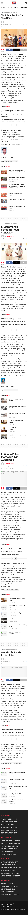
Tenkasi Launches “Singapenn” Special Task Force (17, 414)
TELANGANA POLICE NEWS (9, 833)
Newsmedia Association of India (12, 909)
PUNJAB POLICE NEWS (8, 870)
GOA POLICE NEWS (7, 852)
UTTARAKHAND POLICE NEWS (10, 873)
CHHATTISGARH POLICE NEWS (10, 840)
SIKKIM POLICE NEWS (7, 892)
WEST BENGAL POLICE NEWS (10, 895)
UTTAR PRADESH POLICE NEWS (10, 876)
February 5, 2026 (7, 466)
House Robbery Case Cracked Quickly (12, 729)
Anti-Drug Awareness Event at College (17, 207)
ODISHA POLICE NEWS (8, 889)
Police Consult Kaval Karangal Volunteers (16, 200)
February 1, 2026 (12, 783)
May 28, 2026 (12, 424)
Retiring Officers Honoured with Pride (11, 552)
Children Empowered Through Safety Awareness (17, 178)
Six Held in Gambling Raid (15, 619)
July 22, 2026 (12, 195)
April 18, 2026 (12, 602)
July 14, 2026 (12, 410)
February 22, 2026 (13, 621)
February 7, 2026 (7, 24)
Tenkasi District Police (11, 390)
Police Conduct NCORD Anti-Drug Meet (12, 735)
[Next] (15, 125)
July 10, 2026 (12, 210)
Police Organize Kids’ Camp (16, 794)
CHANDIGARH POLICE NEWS (9, 862)
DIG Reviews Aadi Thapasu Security (11, 319)
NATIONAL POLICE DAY (6, 906)
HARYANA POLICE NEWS (8, 865)
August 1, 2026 (12, 190)
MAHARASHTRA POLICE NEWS (10, 846)
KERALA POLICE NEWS (7, 825)
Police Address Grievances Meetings (16, 800)
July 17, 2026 (12, 402)
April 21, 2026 (12, 437)
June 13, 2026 (12, 417)
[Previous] (12, 125)
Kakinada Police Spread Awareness (15, 632)
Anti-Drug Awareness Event (16, 193)
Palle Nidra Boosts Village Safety (10, 554)
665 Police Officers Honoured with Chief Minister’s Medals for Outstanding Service (13, 120)
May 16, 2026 (12, 431)
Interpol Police (13, 8)
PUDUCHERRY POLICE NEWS (9, 827)
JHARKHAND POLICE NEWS (9, 886)
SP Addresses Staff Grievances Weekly (12, 549)
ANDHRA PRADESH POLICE (10, 451)
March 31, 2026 (12, 609)
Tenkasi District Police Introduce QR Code (13, 321)
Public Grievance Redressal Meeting (16, 421)
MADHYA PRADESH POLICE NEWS (11, 843)
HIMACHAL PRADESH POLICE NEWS (11, 868)
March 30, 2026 (12, 615)
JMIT (2, 912)
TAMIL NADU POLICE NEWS (11, 12)
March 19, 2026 (12, 776)
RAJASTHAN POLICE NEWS (9, 849)
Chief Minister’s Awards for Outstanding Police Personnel (16, 171)
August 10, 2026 (12, 181)
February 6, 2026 (7, 239)
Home (3, 8)
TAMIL (2, 904)
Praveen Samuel (10, 22)
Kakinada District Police (11, 589)
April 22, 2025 (12, 790)
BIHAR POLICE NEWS (7, 883)
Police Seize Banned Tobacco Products (16, 428)
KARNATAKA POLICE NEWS (11, 649)
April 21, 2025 (12, 796)
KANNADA (9, 904)
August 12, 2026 (12, 174)
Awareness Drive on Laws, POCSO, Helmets (18, 625)
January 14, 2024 (12, 803)
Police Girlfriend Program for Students (12, 732)
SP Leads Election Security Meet (17, 435)
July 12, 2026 (12, 203)
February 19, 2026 (13, 628)
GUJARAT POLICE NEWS (8, 854)
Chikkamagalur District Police (13, 763)
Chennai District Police (11, 161)
